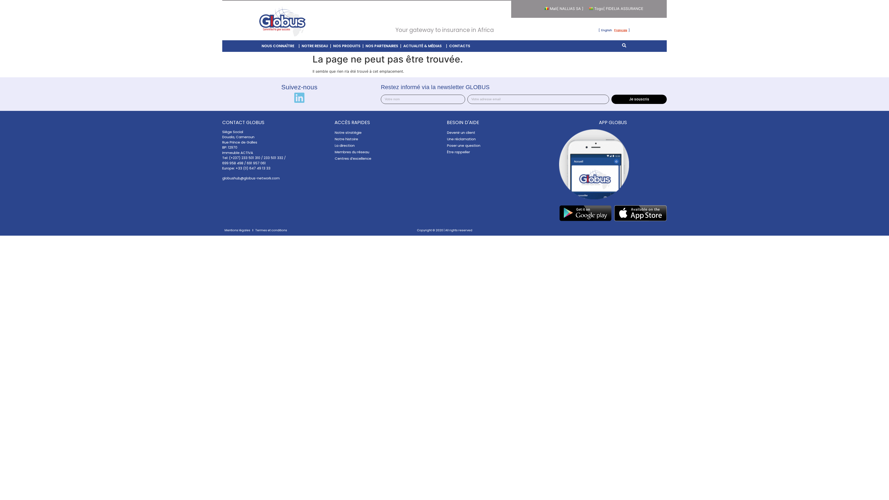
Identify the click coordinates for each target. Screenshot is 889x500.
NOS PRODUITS (346, 46)
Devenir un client (461, 132)
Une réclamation (461, 139)
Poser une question (463, 145)
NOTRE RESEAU (315, 46)
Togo (608, 8)
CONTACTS (459, 46)
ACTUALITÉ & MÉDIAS (422, 46)
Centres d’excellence (353, 158)
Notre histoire (346, 139)
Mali (554, 8)
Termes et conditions (271, 230)
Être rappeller (458, 152)
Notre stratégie (348, 132)
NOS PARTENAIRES (382, 46)
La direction (345, 145)
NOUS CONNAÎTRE (278, 46)
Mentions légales (237, 230)
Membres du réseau (352, 152)
